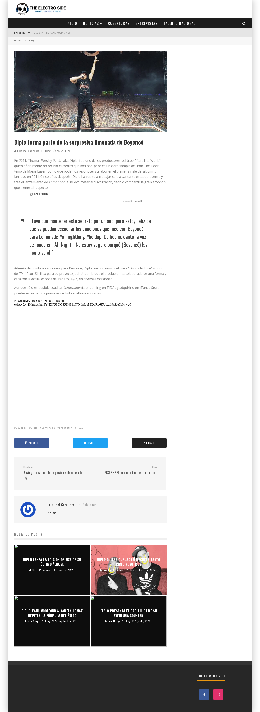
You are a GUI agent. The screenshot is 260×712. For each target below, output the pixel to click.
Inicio (72, 23)
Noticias (91, 23)
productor (65, 427)
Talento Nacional (179, 23)
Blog (48, 151)
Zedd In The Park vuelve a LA (52, 32)
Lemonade (48, 427)
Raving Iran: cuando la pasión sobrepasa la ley (53, 473)
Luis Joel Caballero (27, 151)
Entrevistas (147, 23)
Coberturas (119, 23)
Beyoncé (21, 427)
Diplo (34, 427)
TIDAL (79, 427)
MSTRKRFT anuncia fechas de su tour (131, 470)
